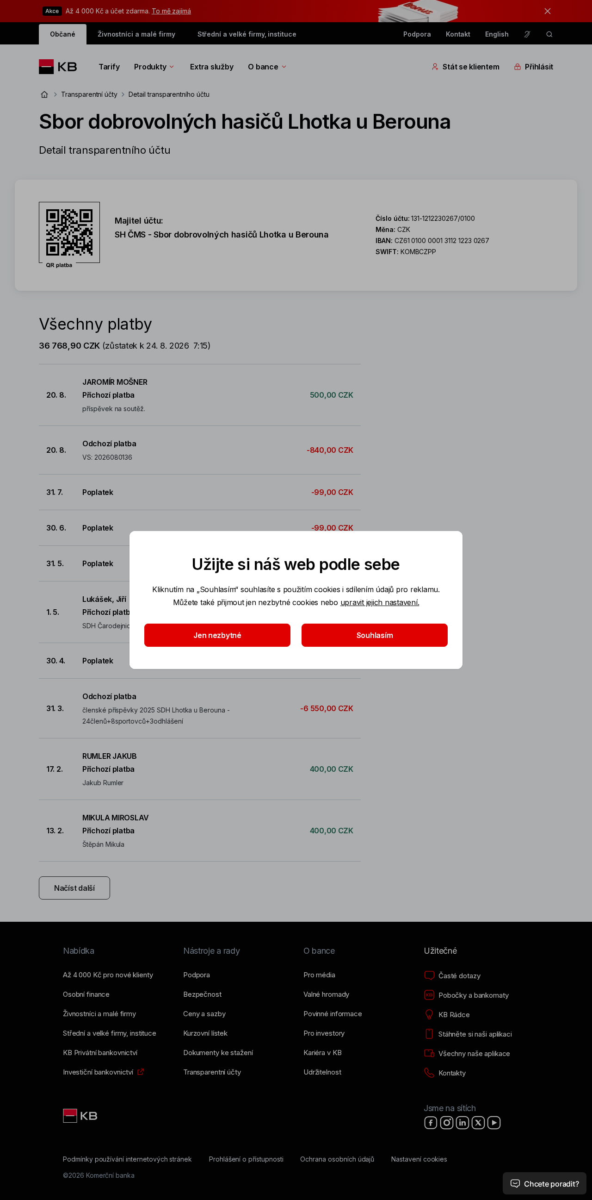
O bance (263, 66)
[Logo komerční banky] (61, 66)
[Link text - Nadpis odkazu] (81, 1115)
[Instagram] (446, 1122)
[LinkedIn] (462, 1122)
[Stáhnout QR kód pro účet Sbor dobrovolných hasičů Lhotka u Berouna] (69, 235)
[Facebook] (431, 1122)
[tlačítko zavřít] (545, 11)
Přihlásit (539, 66)
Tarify (109, 66)
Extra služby (211, 66)
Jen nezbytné (217, 635)
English (497, 34)
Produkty (150, 66)
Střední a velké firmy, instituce (246, 34)
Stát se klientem (471, 66)
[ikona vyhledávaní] (549, 34)
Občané (62, 34)
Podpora (417, 34)
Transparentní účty (89, 94)
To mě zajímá (171, 11)
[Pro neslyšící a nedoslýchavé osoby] (527, 34)
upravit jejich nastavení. (379, 602)
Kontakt (458, 34)
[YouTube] (494, 1122)
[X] (478, 1122)
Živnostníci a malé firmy (136, 34)
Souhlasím (375, 635)
